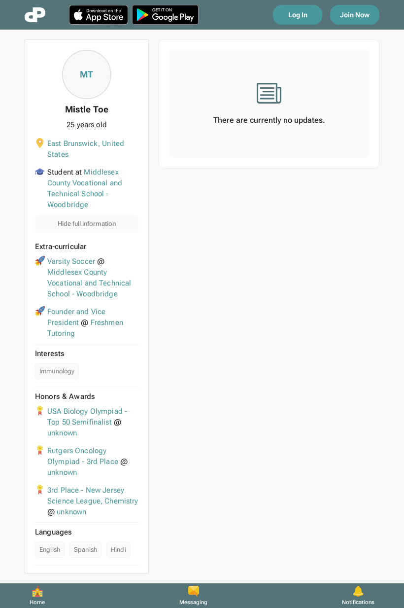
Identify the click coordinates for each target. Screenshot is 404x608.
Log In (297, 15)
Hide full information (87, 223)
